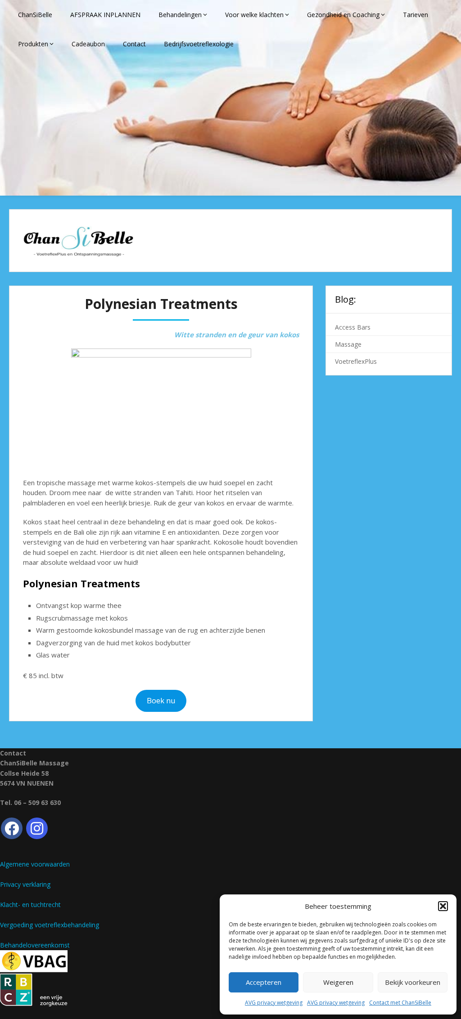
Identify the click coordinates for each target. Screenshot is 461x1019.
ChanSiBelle (35, 14)
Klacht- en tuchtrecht (30, 904)
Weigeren (338, 982)
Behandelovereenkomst (35, 945)
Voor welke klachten (254, 14)
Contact (134, 44)
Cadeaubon (88, 44)
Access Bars (353, 327)
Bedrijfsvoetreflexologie (199, 44)
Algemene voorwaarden (35, 864)
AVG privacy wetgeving (274, 1002)
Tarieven (415, 14)
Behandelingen (180, 14)
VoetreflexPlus (356, 361)
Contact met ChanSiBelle (400, 1002)
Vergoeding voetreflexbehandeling (49, 925)
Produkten (33, 44)
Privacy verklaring (25, 884)
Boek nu (161, 700)
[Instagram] (37, 828)
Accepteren (263, 982)
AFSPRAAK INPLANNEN (105, 14)
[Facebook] (12, 828)
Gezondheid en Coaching (343, 14)
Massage (348, 344)
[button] (442, 906)
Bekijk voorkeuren (412, 982)
